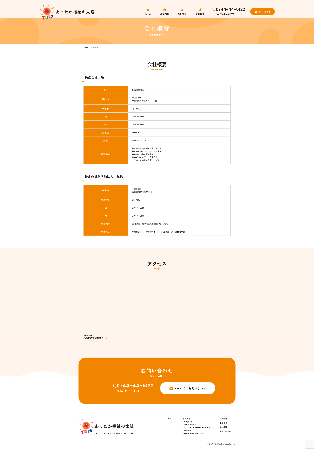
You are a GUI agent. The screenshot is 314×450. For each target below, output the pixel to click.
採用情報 (182, 13)
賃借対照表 (180, 231)
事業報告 (136, 231)
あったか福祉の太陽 (215, 444)
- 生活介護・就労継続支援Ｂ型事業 (196, 427)
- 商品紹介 (187, 430)
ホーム (148, 13)
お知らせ (223, 423)
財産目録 (165, 231)
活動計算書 (151, 231)
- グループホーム (189, 424)
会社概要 (200, 13)
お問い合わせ (264, 11)
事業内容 (164, 13)
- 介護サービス (189, 421)
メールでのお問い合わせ (190, 388)
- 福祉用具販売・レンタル (193, 433)
